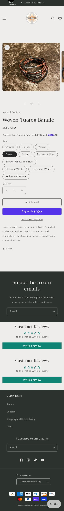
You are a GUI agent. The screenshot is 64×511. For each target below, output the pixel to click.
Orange (10, 147)
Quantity (6, 184)
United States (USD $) (30, 482)
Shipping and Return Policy (21, 419)
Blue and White (14, 169)
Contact (11, 412)
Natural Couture (27, 505)
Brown (9, 154)
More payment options (32, 219)
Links (9, 426)
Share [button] (9, 248)
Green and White (41, 169)
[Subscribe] (53, 311)
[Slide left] (24, 104)
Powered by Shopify (40, 505)
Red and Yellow (45, 154)
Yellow (42, 147)
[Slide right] (39, 104)
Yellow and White (16, 176)
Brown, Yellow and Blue (19, 161)
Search (10, 404)
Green (25, 154)
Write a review (32, 345)
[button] (4, 18)
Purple (26, 147)
